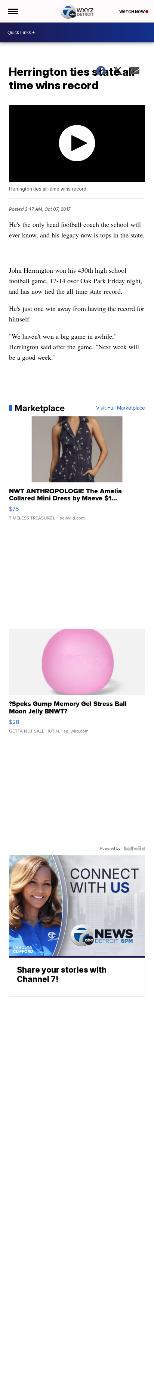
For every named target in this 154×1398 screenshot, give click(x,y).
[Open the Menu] (12, 11)
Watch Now (132, 11)
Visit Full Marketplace (120, 408)
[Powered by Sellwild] (134, 848)
